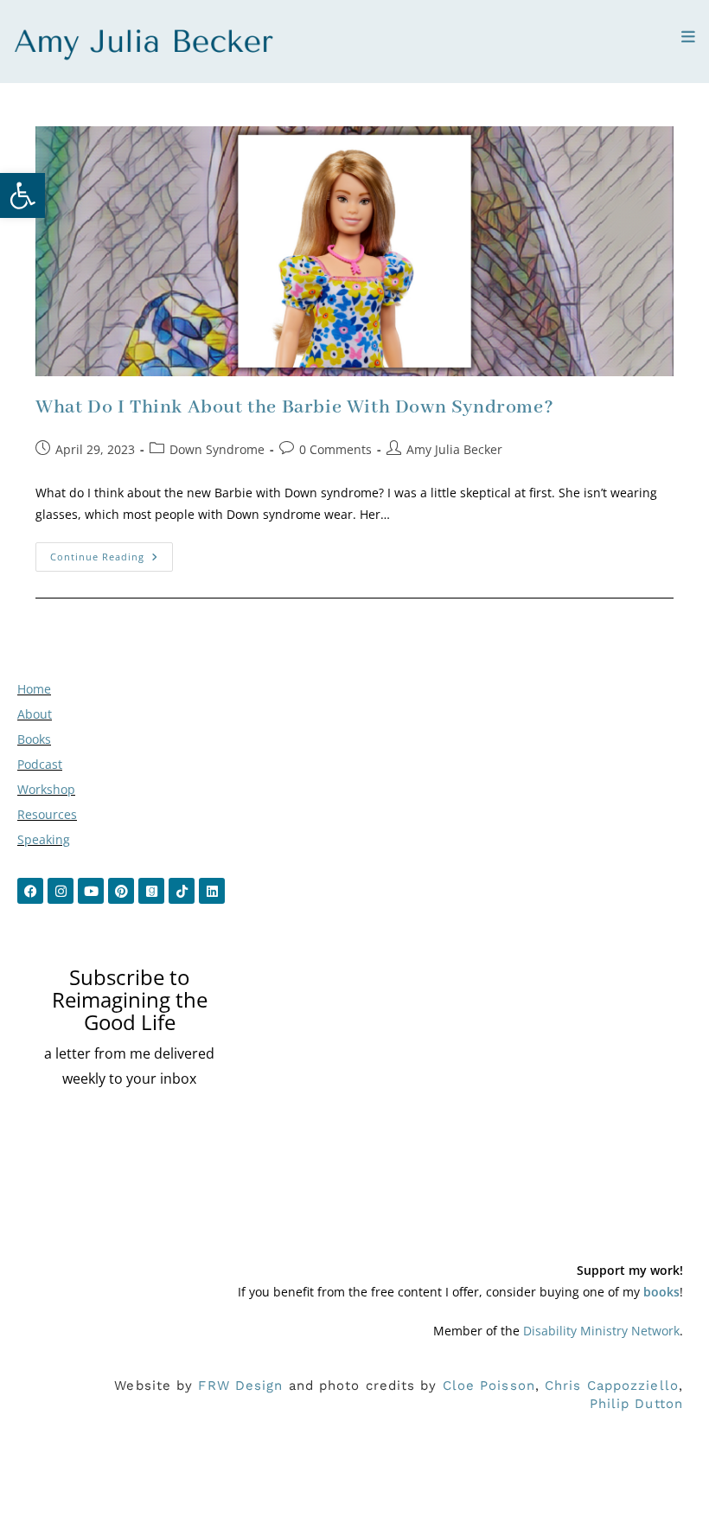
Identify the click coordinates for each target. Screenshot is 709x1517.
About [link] (34, 714)
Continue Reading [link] (111, 552)
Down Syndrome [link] (217, 449)
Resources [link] (47, 814)
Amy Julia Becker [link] (454, 449)
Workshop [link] (46, 789)
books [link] (661, 1291)
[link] (22, 195)
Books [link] (34, 739)
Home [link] (34, 689)
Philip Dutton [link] (636, 1403)
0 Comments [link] (335, 449)
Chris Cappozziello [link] (612, 1385)
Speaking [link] (43, 839)
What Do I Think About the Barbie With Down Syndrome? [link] (294, 407)
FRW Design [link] (240, 1385)
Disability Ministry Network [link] (601, 1330)
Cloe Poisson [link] (489, 1385)
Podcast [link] (39, 764)
